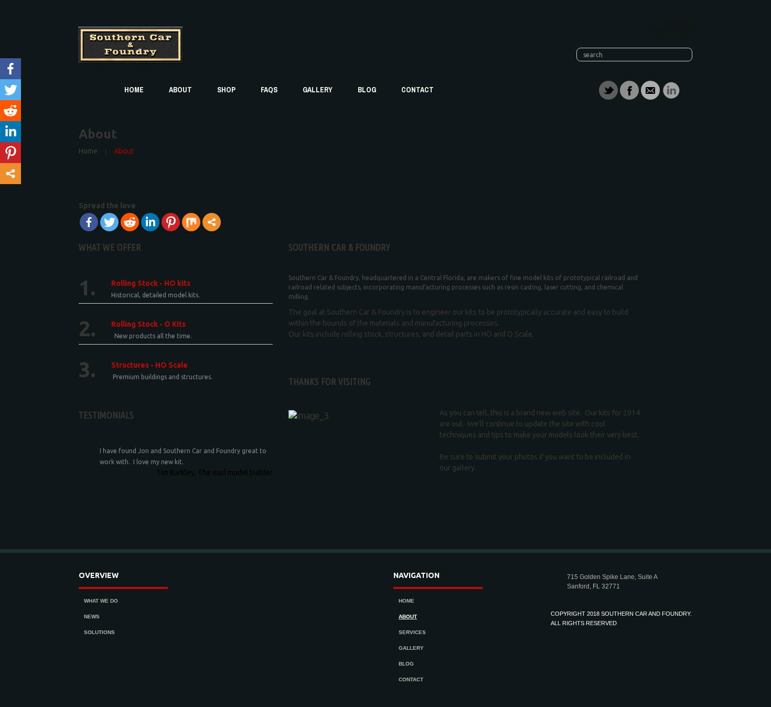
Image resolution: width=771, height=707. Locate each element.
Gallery (318, 89)
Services (412, 632)
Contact (417, 89)
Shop (226, 89)
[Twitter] (109, 222)
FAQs (269, 89)
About (180, 89)
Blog (367, 89)
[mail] (650, 89)
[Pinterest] (171, 222)
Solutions (99, 632)
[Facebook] (89, 222)
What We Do (101, 601)
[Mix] (191, 222)
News (92, 616)
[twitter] (608, 89)
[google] (671, 89)
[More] (211, 222)
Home (134, 89)
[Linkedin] (150, 222)
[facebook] (629, 89)
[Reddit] (130, 222)
